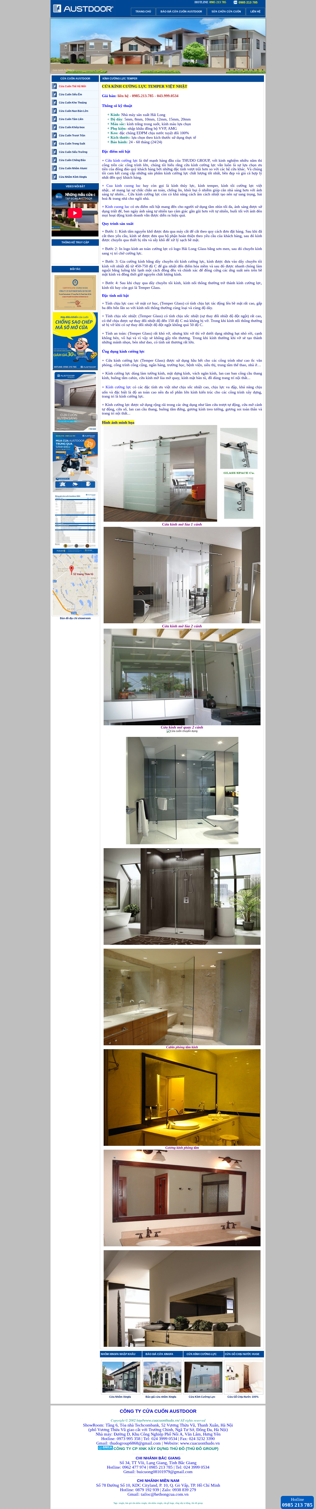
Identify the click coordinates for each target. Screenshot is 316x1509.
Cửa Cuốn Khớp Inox (72, 127)
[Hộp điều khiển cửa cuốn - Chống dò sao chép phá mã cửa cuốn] (75, 368)
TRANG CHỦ (143, 11)
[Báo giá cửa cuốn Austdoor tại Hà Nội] (75, 552)
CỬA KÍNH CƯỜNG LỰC (203, 1354)
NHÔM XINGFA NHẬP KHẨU (118, 1354)
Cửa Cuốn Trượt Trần (72, 135)
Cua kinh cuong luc (123, 185)
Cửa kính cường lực (121, 160)
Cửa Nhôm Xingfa (120, 1396)
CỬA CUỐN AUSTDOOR (75, 78)
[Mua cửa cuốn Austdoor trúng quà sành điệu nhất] (75, 491)
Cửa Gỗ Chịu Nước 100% (243, 1396)
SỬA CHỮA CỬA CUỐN (226, 11)
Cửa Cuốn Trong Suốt (72, 143)
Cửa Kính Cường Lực (202, 1396)
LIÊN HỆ (255, 11)
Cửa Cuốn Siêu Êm (70, 94)
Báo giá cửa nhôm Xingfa (161, 1396)
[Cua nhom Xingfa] (158, 45)
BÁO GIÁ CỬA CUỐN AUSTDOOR (181, 11)
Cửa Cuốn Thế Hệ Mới (72, 86)
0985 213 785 (248, 2)
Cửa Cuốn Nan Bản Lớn (73, 111)
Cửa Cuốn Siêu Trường (73, 152)
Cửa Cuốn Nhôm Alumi (73, 168)
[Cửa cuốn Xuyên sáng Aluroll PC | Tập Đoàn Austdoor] (75, 432)
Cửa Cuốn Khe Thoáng (73, 102)
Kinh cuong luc (117, 206)
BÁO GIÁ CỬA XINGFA (161, 1354)
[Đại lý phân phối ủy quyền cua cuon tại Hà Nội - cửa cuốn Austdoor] (75, 311)
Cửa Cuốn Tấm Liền (71, 119)
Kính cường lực (118, 387)
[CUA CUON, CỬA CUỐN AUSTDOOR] (83, 15)
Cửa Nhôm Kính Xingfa (73, 176)
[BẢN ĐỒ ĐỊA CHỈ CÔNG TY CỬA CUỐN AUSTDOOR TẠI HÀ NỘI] (75, 614)
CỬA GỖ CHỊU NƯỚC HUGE (242, 1354)
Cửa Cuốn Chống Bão (72, 160)
